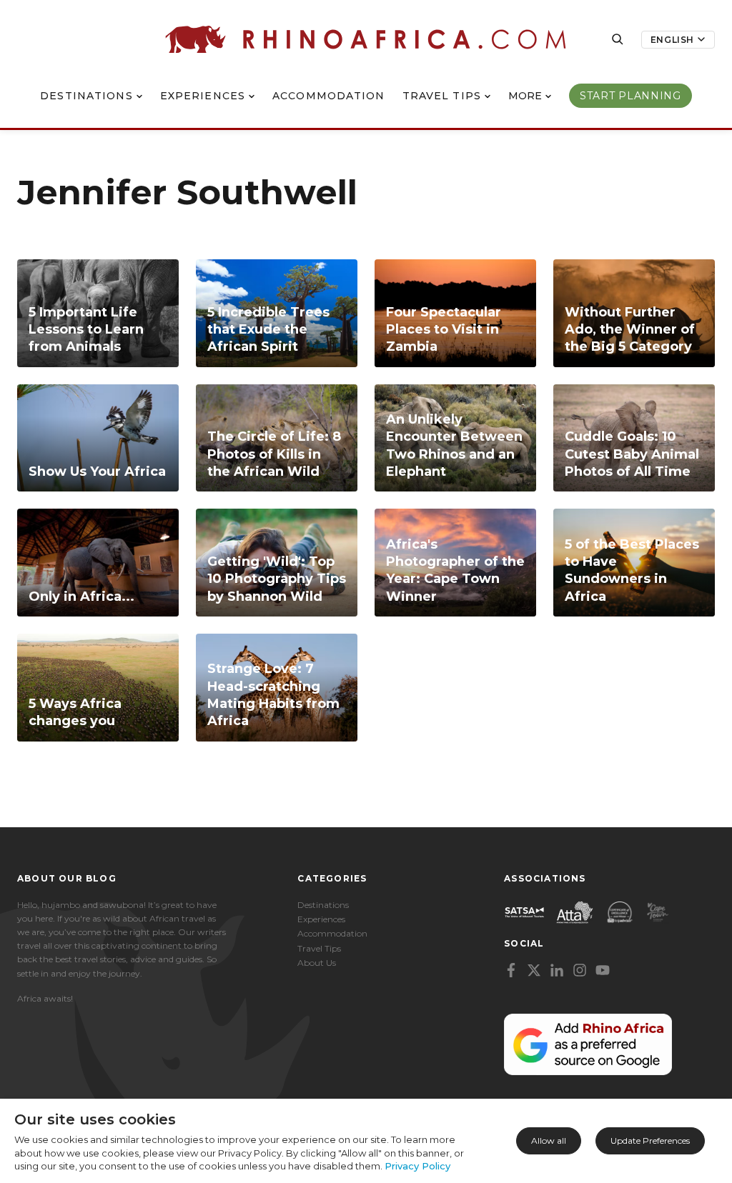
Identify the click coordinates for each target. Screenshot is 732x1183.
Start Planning (630, 95)
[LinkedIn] (557, 970)
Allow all (548, 1140)
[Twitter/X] (534, 970)
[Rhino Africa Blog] (365, 39)
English (672, 39)
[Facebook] (511, 970)
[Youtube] (602, 970)
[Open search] (617, 39)
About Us (316, 962)
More (525, 95)
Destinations (86, 95)
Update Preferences (650, 1140)
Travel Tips (441, 95)
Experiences (202, 95)
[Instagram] (580, 970)
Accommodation (328, 95)
